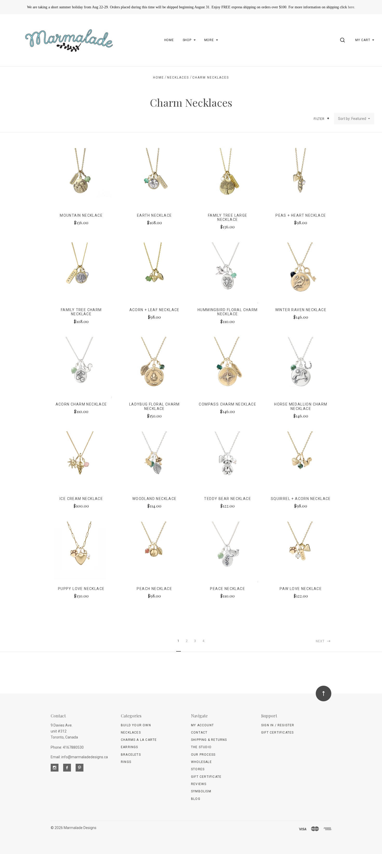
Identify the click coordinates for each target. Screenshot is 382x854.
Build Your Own (136, 725)
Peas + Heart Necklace (300, 215)
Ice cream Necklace (81, 499)
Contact (199, 732)
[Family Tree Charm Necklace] (81, 273)
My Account (202, 725)
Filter (320, 119)
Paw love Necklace (301, 589)
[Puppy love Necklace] (81, 552)
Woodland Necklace (154, 499)
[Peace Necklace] (227, 552)
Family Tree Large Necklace (227, 217)
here (351, 7)
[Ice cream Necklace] (81, 461)
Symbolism (201, 791)
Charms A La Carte (139, 740)
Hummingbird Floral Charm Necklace (227, 312)
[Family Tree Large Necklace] (227, 178)
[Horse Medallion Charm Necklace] (300, 367)
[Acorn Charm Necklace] (81, 367)
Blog (195, 799)
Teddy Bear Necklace (227, 499)
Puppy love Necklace (81, 589)
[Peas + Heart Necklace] (300, 178)
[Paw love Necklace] (300, 552)
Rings (126, 762)
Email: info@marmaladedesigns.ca (79, 757)
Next (321, 641)
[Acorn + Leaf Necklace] (154, 273)
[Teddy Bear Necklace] (227, 461)
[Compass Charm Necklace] (227, 367)
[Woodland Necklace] (154, 461)
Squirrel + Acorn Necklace (301, 499)
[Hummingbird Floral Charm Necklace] (227, 273)
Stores (198, 769)
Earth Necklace (154, 215)
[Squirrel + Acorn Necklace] (300, 461)
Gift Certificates (277, 732)
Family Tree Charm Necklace (81, 312)
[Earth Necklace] (154, 178)
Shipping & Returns (209, 740)
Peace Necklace (227, 589)
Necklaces (131, 732)
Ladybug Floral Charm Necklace (154, 406)
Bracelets (131, 754)
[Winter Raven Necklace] (300, 273)
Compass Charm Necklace (227, 404)
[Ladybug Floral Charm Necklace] (154, 367)
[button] (328, 118)
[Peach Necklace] (154, 552)
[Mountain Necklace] (81, 178)
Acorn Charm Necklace (81, 404)
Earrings (129, 747)
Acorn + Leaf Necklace (154, 310)
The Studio (201, 747)
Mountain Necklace (81, 215)
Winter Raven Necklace (300, 310)
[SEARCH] (343, 40)
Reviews (198, 784)
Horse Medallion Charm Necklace (300, 406)
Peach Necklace (154, 589)
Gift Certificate (206, 777)
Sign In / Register (277, 725)
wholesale (201, 762)
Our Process (203, 754)
